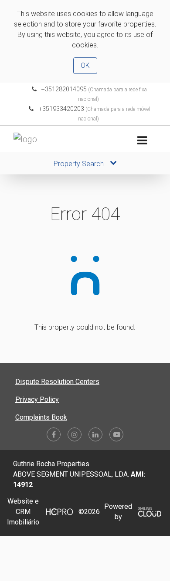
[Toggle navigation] (142, 140)
